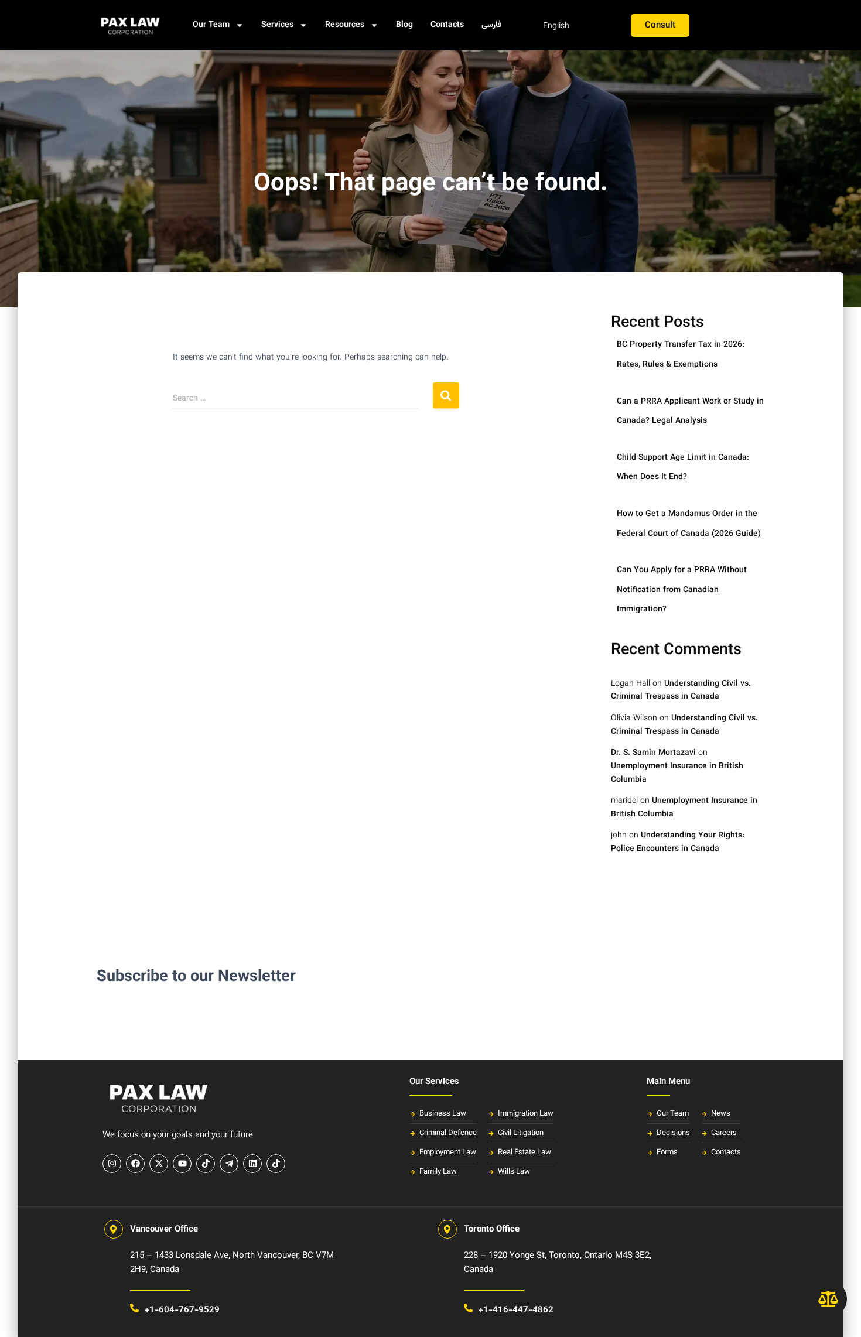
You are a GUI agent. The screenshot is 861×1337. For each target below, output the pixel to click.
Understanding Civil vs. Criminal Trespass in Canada (681, 691)
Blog (404, 25)
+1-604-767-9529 (182, 1310)
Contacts (447, 25)
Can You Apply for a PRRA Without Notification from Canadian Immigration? (682, 590)
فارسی (491, 25)
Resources (344, 25)
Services (277, 25)
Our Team (211, 25)
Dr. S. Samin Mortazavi (653, 753)
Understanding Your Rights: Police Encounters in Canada (677, 842)
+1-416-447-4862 (516, 1310)
